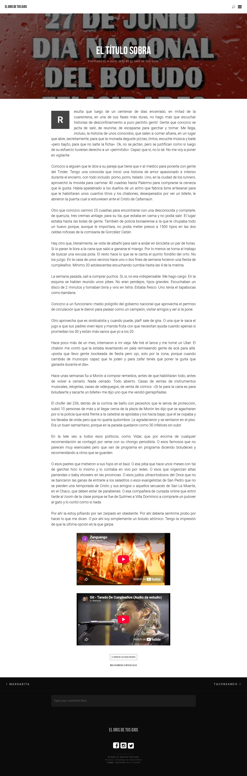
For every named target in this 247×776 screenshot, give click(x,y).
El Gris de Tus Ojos (16, 7)
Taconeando (225, 684)
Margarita (19, 684)
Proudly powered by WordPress (123, 760)
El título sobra (123, 50)
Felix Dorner (133, 763)
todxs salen (132, 665)
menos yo (122, 665)
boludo (114, 665)
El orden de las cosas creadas (123, 657)
